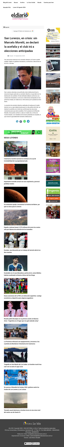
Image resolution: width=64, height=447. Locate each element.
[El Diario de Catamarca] (20, 15)
